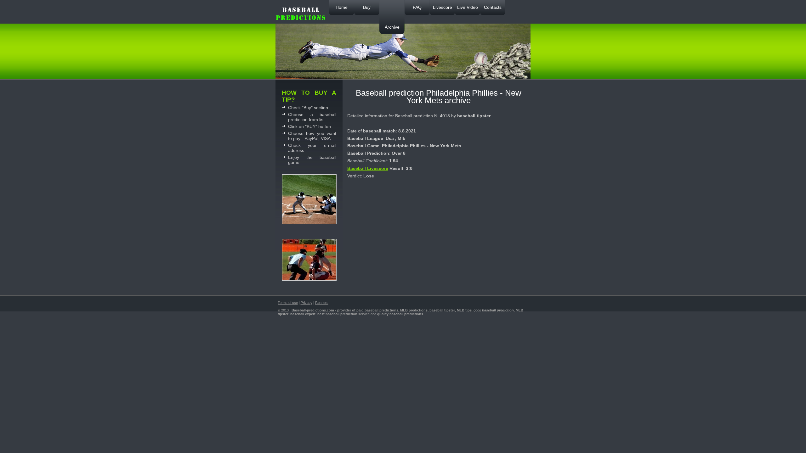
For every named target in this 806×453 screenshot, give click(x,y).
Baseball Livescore (367, 168)
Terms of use (288, 303)
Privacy (306, 303)
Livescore (442, 7)
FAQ (417, 7)
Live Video (467, 7)
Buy (367, 7)
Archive (392, 27)
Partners (321, 303)
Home (342, 7)
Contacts (493, 7)
